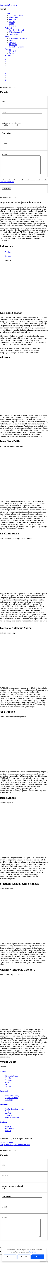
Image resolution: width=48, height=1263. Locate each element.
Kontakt (8, 55)
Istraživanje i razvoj (16, 30)
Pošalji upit (6, 188)
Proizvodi (8, 28)
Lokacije (12, 26)
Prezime (5, 112)
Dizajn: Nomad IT (7, 1145)
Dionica (12, 41)
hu (6, 61)
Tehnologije (13, 34)
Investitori (8, 36)
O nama (7, 13)
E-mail (4, 144)
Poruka (4, 154)
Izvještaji (12, 43)
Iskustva (12, 53)
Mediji (11, 24)
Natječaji (12, 51)
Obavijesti (13, 45)
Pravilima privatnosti (7, 182)
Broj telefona (6, 133)
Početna (7, 252)
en (5, 65)
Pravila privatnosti (6, 1143)
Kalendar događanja (16, 47)
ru (5, 59)
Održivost (13, 20)
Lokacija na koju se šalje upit (12, 1186)
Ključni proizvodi (15, 32)
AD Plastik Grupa (16, 15)
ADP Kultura (9, 1129)
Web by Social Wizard (22, 1145)
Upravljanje (13, 17)
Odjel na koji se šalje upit (11, 123)
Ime (3, 102)
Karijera (8, 49)
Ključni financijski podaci (18, 38)
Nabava (12, 22)
